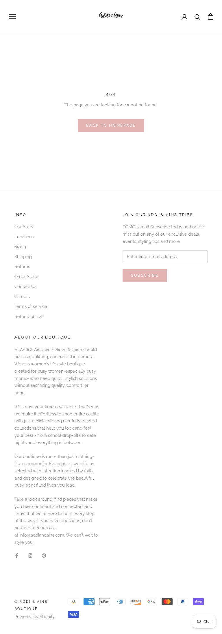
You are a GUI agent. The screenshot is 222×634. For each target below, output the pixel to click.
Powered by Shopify (34, 616)
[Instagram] (30, 555)
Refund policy (28, 316)
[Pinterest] (44, 555)
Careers (22, 296)
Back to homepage (111, 125)
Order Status (26, 276)
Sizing (20, 246)
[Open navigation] (12, 16)
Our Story (23, 226)
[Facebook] (16, 555)
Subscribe (144, 275)
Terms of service (30, 306)
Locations (24, 236)
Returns (22, 266)
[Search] (198, 17)
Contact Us (25, 286)
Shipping (23, 256)
